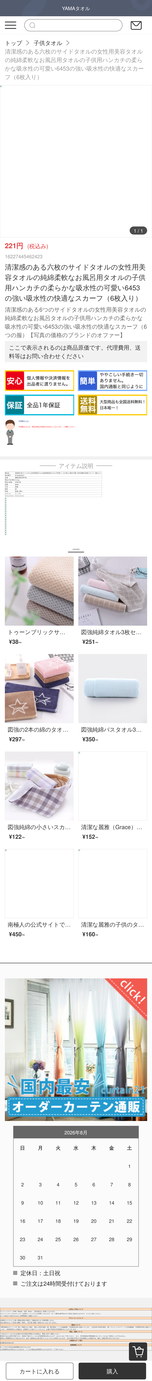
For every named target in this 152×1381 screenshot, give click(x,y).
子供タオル (48, 43)
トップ (13, 43)
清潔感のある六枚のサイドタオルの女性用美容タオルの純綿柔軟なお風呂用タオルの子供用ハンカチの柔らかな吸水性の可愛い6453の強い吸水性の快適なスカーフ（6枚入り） (74, 64)
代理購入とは (24, 421)
